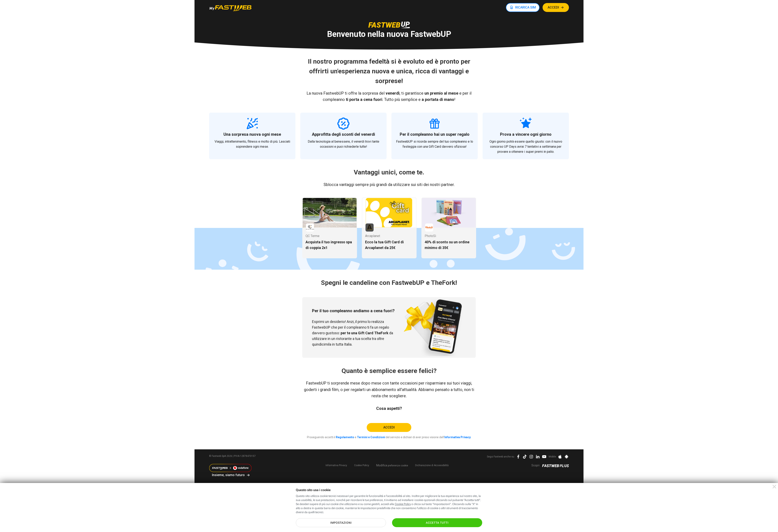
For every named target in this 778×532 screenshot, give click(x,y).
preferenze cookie (392, 465)
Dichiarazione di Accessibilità (432, 465)
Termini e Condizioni (371, 437)
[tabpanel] (329, 228)
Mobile (552, 456)
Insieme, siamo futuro (228, 475)
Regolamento (345, 437)
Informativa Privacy (457, 437)
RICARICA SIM (525, 7)
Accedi (389, 427)
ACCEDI (553, 7)
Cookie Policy (361, 465)
